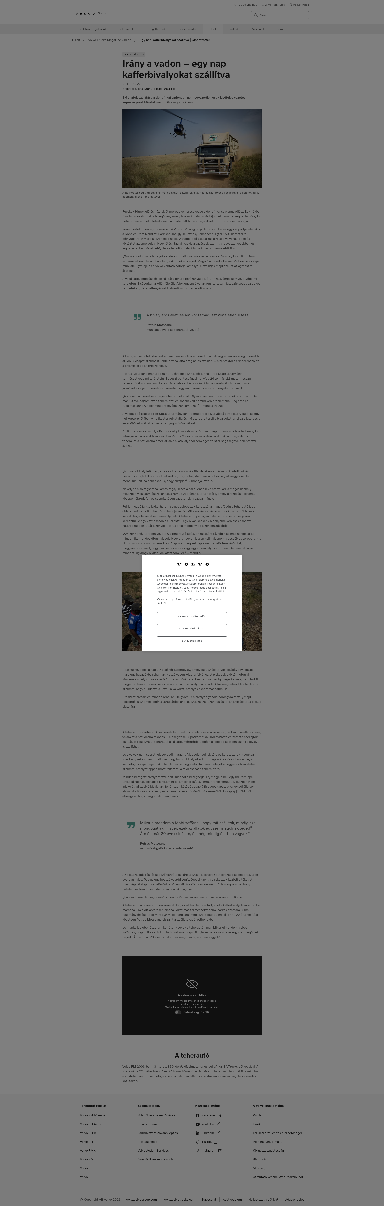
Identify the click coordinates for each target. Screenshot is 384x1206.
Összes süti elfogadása (192, 616)
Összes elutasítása (192, 628)
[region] (192, 603)
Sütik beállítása (192, 640)
